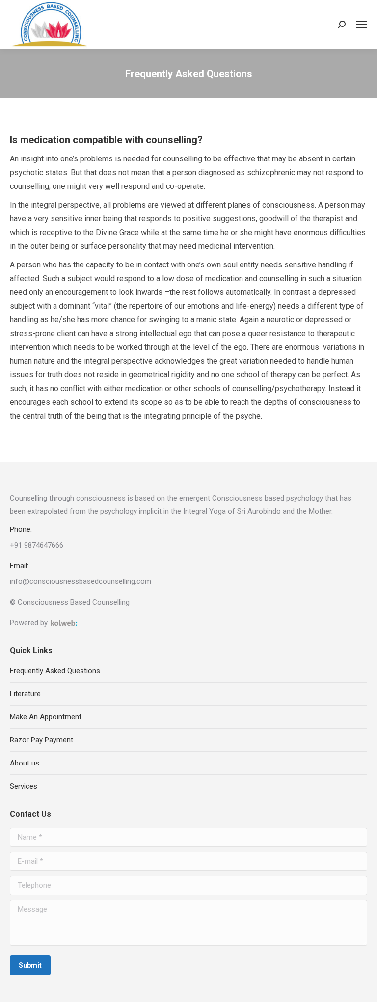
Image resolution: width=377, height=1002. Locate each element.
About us (24, 763)
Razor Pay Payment (41, 740)
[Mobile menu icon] (361, 24)
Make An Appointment (45, 716)
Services (23, 786)
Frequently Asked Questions (55, 670)
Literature (25, 693)
